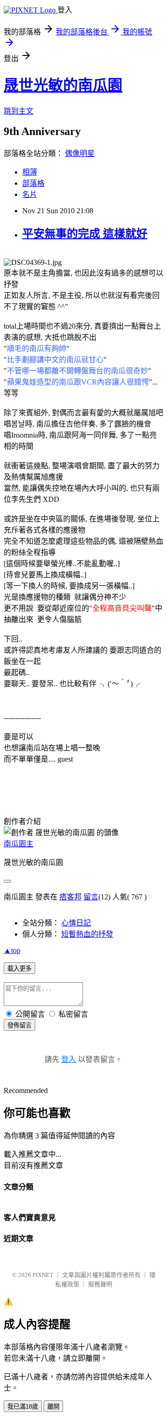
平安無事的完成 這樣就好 (85, 234)
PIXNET (42, 1274)
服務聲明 (100, 1284)
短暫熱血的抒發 (87, 934)
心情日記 (76, 923)
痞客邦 (70, 897)
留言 (91, 897)
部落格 (33, 183)
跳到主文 (18, 111)
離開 (53, 1406)
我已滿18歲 (22, 1406)
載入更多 (19, 968)
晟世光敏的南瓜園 (63, 85)
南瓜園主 (18, 844)
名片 (29, 194)
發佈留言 (19, 1025)
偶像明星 (80, 153)
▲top (12, 950)
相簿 (29, 172)
